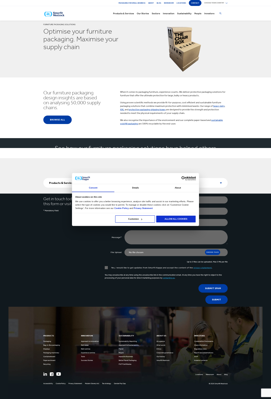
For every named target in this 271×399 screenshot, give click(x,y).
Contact (195, 3)
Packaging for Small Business (132, 3)
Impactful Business (126, 357)
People (197, 13)
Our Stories (143, 13)
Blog (159, 3)
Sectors (156, 13)
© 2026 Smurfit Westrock (218, 384)
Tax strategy (106, 383)
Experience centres (88, 353)
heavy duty (219, 106)
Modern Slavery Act (92, 383)
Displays (46, 349)
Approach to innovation (90, 341)
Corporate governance (165, 353)
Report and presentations (203, 353)
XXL (122, 109)
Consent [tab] (93, 188)
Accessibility (48, 383)
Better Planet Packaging (127, 360)
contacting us (169, 278)
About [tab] (178, 188)
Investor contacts (200, 360)
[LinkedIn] (45, 374)
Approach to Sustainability (129, 345)
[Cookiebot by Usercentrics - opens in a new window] (183, 178)
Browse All (57, 119)
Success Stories (87, 360)
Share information (201, 345)
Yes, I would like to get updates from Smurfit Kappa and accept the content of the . (161, 268)
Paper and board (49, 360)
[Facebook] (51, 374)
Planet (121, 349)
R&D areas (85, 345)
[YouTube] (58, 374)
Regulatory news (200, 349)
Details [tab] (135, 188)
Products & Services (123, 13)
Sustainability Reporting (128, 341)
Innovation (168, 13)
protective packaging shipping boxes (147, 109)
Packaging (47, 341)
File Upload (116, 252)
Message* (117, 237)
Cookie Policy (121, 208)
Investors (209, 13)
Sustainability (184, 13)
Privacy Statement (143, 208)
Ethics (159, 349)
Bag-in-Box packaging (51, 345)
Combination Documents (203, 341)
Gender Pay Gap (120, 383)
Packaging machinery (51, 353)
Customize (133, 219)
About (151, 3)
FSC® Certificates (125, 364)
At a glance (161, 341)
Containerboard (49, 357)
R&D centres (85, 349)
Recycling (47, 364)
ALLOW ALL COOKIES (176, 219)
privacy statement (203, 268)
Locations (181, 3)
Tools (83, 357)
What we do (161, 345)
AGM (196, 357)
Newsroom (169, 3)
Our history (161, 357)
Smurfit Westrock (163, 360)
